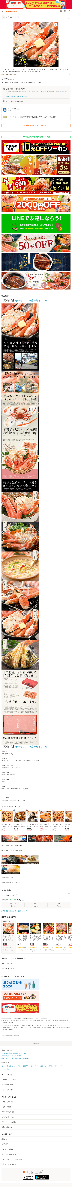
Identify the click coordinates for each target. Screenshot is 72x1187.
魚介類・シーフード (28, 1018)
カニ (37, 1018)
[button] (69, 74)
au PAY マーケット (6, 1018)
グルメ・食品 (17, 1018)
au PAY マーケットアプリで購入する (36, 125)
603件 (24, 900)
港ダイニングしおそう (19, 1025)
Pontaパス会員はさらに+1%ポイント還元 (16, 96)
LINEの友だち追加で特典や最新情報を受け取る (36, 137)
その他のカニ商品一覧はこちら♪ (31, 300)
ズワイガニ (44, 1018)
